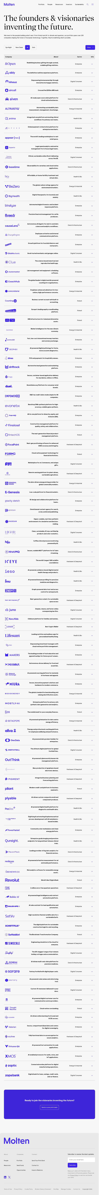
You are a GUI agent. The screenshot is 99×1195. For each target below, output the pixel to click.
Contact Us (35, 1165)
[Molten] (9, 4)
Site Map (56, 1189)
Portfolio (41, 4)
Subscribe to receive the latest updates (81, 1154)
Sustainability (79, 4)
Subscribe (72, 1165)
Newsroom (59, 4)
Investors (69, 4)
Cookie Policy (29, 1189)
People (49, 4)
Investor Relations (37, 1170)
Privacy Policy (74, 1175)
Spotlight (9, 47)
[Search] (87, 4)
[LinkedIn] (5, 1177)
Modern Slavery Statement (43, 1189)
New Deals (19, 47)
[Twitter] (9, 1177)
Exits (33, 47)
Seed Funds (20, 1165)
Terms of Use (8, 1189)
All (27, 47)
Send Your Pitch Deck (38, 1160)
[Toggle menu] (92, 4)
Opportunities (21, 1170)
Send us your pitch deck (49, 1107)
